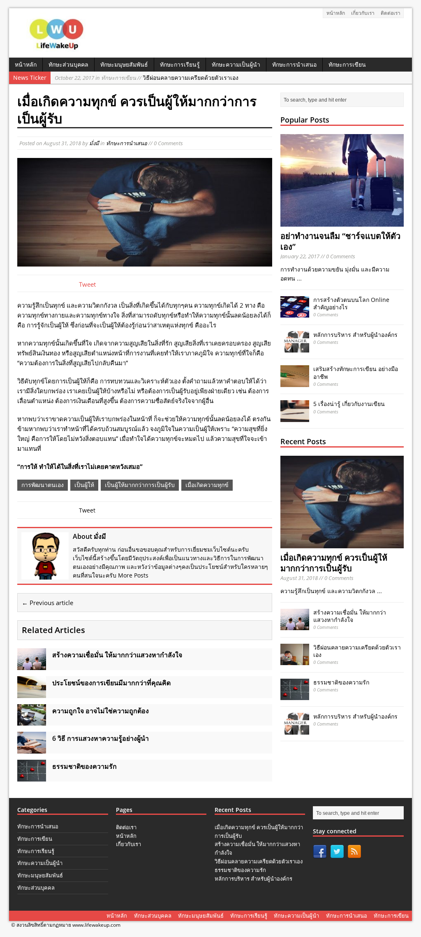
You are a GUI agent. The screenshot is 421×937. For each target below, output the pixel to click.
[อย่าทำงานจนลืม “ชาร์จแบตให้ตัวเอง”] (342, 222)
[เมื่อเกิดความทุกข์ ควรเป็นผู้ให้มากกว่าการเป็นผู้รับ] (342, 543)
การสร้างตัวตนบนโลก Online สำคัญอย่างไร (351, 303)
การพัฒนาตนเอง (42, 485)
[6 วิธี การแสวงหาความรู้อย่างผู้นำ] (31, 749)
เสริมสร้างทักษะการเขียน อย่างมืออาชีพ (355, 372)
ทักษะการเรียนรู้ (180, 64)
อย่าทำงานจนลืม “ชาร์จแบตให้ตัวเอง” (340, 241)
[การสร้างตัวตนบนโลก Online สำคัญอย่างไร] (294, 313)
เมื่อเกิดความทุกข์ (207, 485)
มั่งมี (94, 143)
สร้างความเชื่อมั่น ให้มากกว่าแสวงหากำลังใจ (349, 616)
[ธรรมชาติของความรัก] (31, 776)
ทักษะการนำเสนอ (294, 64)
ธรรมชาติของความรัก (341, 682)
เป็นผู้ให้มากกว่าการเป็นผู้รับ (140, 485)
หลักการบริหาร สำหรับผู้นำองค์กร (355, 335)
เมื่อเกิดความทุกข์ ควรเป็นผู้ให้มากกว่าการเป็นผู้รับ (333, 563)
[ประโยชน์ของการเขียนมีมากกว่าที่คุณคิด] (31, 693)
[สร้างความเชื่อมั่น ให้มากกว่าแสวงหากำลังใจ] (31, 665)
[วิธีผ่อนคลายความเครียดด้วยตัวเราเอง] (294, 660)
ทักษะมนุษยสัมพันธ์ (124, 64)
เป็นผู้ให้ (84, 485)
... (299, 278)
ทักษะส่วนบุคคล (68, 64)
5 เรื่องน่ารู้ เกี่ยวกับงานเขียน (349, 404)
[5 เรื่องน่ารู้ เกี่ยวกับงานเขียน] (294, 417)
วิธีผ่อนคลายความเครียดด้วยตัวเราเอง (146, 77)
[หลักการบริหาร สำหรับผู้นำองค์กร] (294, 348)
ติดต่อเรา (390, 12)
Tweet (87, 284)
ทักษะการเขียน (347, 64)
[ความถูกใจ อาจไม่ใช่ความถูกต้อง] (31, 721)
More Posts (133, 575)
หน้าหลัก (335, 12)
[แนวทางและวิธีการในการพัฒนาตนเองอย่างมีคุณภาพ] (57, 49)
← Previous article (47, 602)
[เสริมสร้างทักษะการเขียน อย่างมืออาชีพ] (294, 382)
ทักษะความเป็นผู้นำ (236, 64)
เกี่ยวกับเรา (363, 12)
